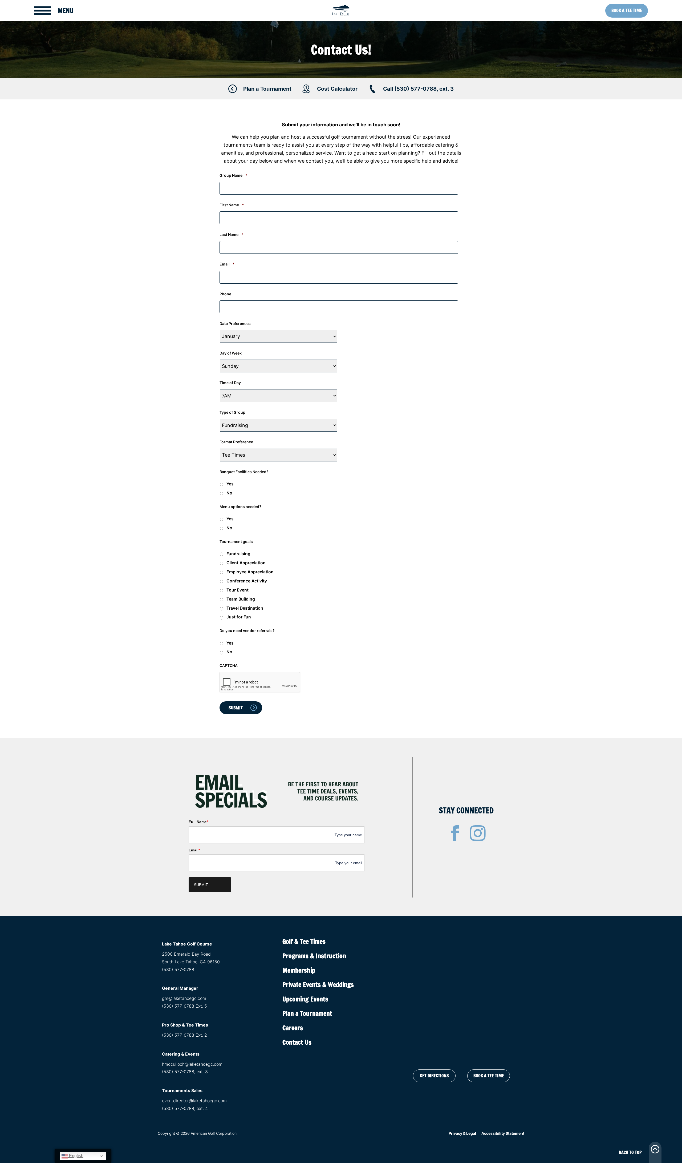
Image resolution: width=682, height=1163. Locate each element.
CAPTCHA (229, 665)
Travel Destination (244, 608)
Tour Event (237, 590)
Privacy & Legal (462, 1133)
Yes (230, 483)
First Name (232, 205)
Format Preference (236, 442)
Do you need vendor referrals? (247, 630)
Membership (298, 970)
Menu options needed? (240, 506)
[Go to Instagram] (478, 833)
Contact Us (296, 1042)
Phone (225, 294)
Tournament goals (236, 541)
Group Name (233, 175)
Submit (201, 885)
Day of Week (231, 353)
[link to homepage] (341, 10)
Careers (292, 1028)
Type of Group (232, 412)
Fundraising (238, 553)
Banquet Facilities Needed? (244, 471)
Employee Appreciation (250, 571)
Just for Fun (238, 616)
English (75, 1155)
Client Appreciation (246, 562)
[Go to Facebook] (455, 833)
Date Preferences (235, 323)
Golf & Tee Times (304, 941)
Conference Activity (246, 580)
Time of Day (230, 382)
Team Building (240, 599)
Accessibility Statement (502, 1133)
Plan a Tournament (307, 1013)
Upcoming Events (305, 999)
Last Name (231, 234)
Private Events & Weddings (318, 985)
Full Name (198, 822)
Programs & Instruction (314, 956)
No (229, 493)
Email (227, 264)
